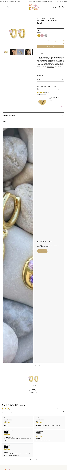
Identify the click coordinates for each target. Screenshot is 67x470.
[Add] (61, 106)
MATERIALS (40, 75)
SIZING (38, 79)
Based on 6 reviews (7, 410)
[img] (17, 423)
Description (40, 53)
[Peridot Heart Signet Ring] (42, 102)
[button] (8, 7)
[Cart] (63, 7)
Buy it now (50, 46)
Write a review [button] (60, 409)
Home (38, 18)
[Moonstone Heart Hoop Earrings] (34, 378)
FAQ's (4, 121)
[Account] (59, 7)
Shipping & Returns (9, 115)
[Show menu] (3, 7)
